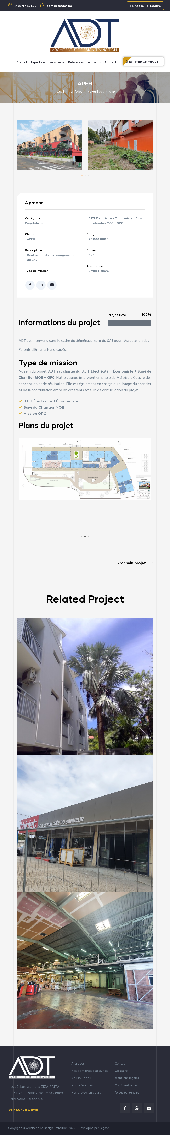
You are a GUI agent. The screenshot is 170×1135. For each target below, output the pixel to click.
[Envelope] (149, 1108)
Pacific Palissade (135, 564)
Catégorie (32, 218)
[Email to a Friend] (52, 285)
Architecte (94, 266)
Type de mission (37, 270)
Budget (92, 234)
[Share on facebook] (30, 285)
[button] (145, 5)
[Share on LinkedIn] (41, 285)
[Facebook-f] (125, 1108)
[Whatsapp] (137, 1108)
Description (33, 250)
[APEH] (49, 169)
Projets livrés (34, 223)
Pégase (104, 1128)
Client (29, 234)
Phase (91, 250)
